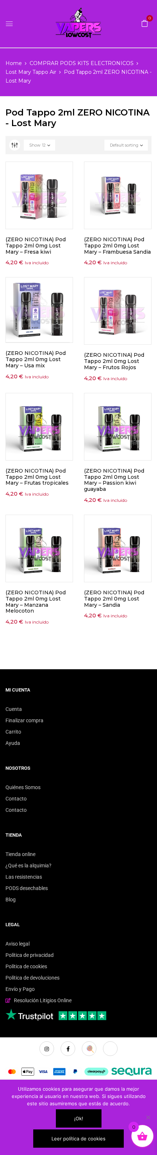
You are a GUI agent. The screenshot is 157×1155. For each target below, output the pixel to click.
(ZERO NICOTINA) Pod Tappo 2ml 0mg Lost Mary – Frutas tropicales (37, 476)
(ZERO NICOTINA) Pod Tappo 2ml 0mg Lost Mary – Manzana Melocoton (35, 601)
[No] (148, 1117)
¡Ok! (78, 1118)
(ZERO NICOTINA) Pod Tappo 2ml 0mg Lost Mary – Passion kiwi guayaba (114, 479)
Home (13, 63)
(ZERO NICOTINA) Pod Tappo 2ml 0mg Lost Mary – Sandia (114, 598)
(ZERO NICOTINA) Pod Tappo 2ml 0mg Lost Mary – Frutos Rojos (114, 361)
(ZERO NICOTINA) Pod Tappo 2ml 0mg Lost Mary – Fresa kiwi (35, 245)
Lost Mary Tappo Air (30, 72)
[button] (144, 23)
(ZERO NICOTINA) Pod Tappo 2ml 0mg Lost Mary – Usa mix (35, 359)
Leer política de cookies (78, 1138)
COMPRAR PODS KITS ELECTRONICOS (82, 63)
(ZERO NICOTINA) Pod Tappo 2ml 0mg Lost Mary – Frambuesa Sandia (117, 245)
